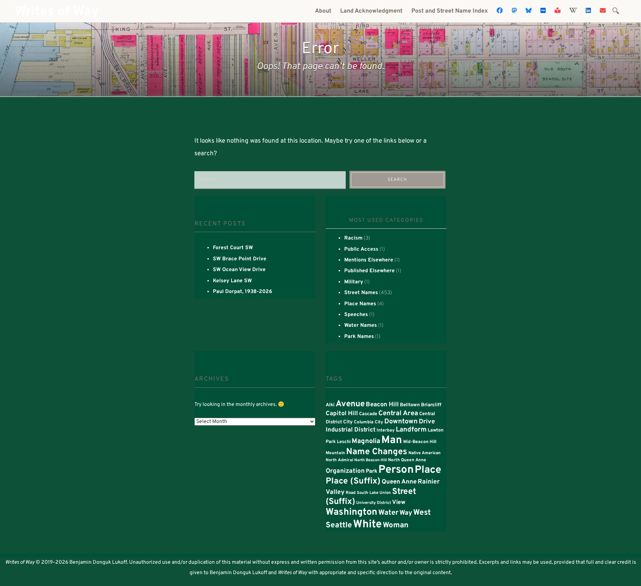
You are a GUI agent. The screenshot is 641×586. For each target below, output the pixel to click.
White (367, 524)
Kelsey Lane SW (232, 281)
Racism (353, 238)
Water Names (360, 325)
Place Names (360, 304)
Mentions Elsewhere (368, 260)
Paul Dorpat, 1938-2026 (242, 292)
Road (351, 492)
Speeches (356, 315)
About (323, 11)
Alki (330, 405)
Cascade (368, 414)
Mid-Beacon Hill (419, 442)
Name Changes (376, 452)
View (398, 502)
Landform (411, 430)
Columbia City (368, 422)
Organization (345, 471)
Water (388, 513)
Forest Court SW (233, 248)
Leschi (344, 442)
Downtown (401, 421)
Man (391, 440)
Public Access (361, 249)
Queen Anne (399, 482)
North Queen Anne (407, 460)
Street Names (361, 293)
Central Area (398, 413)
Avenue (350, 404)
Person (396, 470)
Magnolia (366, 441)
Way (406, 513)
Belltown (410, 405)
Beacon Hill (382, 404)
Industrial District (350, 430)
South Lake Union (374, 492)
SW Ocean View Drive (239, 270)
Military (353, 282)
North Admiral (339, 460)
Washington (351, 512)
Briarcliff (431, 405)
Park (371, 471)
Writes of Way (57, 11)
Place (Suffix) (353, 481)
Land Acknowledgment (371, 11)
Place (428, 470)
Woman (395, 525)
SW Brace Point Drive (239, 259)
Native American (424, 453)
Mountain (335, 453)
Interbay (386, 430)
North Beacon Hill (370, 460)
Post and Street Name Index (449, 11)
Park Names (359, 336)
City (348, 422)
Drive (427, 422)
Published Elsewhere (369, 271)
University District (373, 502)
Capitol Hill (342, 413)
